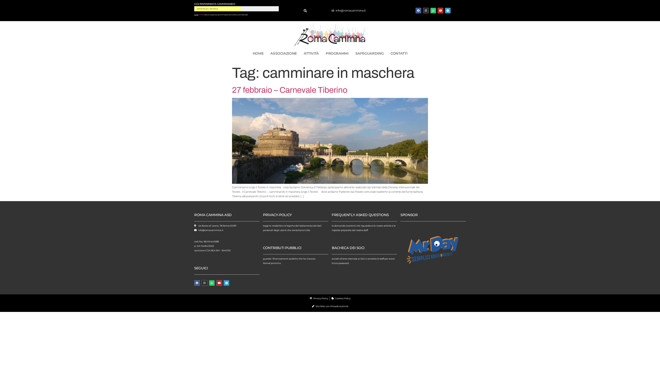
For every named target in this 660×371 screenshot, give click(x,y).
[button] (305, 10)
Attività (311, 53)
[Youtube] (440, 10)
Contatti (398, 53)
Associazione (283, 53)
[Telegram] (448, 10)
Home (258, 53)
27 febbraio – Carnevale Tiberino (289, 90)
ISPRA (201, 15)
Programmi (337, 53)
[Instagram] (426, 10)
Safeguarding (369, 53)
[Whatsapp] (433, 10)
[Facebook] (418, 10)
